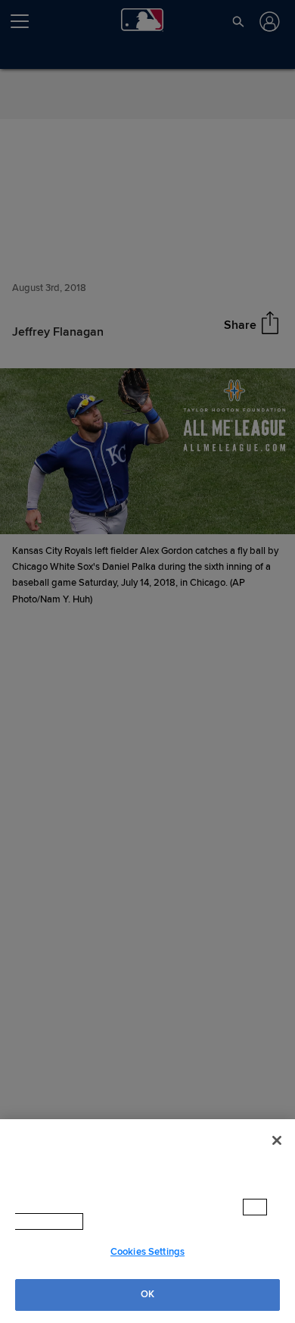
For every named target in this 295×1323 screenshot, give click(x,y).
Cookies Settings (147, 1252)
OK (147, 1294)
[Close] (276, 1155)
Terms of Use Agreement (150, 1221)
